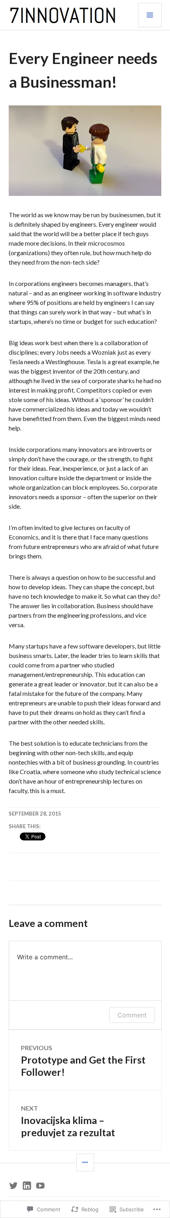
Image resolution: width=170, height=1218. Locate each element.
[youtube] (40, 1185)
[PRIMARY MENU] (150, 15)
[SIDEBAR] (85, 1162)
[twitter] (13, 1185)
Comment (132, 1015)
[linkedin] (27, 1185)
